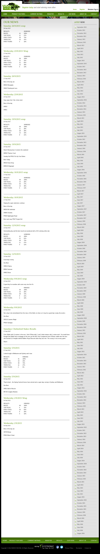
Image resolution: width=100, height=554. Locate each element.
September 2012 (82, 27)
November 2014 (81, 106)
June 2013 (80, 54)
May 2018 (80, 233)
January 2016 (81, 148)
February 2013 (81, 42)
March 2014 (80, 82)
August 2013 (80, 60)
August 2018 (80, 242)
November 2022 (81, 397)
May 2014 (80, 88)
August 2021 (80, 351)
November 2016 (81, 179)
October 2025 (81, 503)
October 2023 (81, 430)
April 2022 (80, 376)
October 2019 (81, 285)
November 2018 (81, 251)
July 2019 (80, 276)
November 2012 (81, 33)
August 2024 (80, 460)
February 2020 (81, 297)
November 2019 (81, 288)
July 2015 (80, 130)
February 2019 (81, 260)
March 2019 (80, 263)
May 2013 (80, 51)
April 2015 (80, 121)
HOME (5, 540)
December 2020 (81, 327)
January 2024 (81, 439)
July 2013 (80, 57)
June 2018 (80, 236)
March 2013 (80, 45)
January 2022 (81, 366)
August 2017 (80, 206)
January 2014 (81, 75)
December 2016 (81, 182)
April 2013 (80, 48)
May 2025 (80, 488)
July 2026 (80, 530)
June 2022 (80, 382)
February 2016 (81, 151)
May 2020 (80, 306)
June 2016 (80, 163)
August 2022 (80, 388)
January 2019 (81, 257)
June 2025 (80, 491)
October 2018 (81, 248)
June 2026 (80, 527)
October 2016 (81, 175)
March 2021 (80, 336)
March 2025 (80, 482)
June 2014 (80, 91)
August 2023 (80, 424)
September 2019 (82, 282)
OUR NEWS (70, 540)
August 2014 (80, 97)
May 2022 (80, 379)
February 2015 (81, 115)
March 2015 (80, 118)
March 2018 (80, 227)
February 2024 (81, 442)
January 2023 (81, 403)
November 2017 (81, 215)
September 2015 (82, 136)
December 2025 (81, 509)
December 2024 (81, 473)
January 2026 (81, 512)
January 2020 (81, 294)
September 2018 (82, 245)
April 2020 (80, 303)
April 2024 (80, 448)
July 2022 (80, 385)
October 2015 (81, 139)
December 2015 (81, 145)
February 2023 (81, 406)
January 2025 (81, 476)
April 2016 (80, 157)
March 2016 (80, 154)
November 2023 (81, 433)
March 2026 (80, 518)
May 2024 (80, 451)
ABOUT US (82, 540)
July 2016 (80, 166)
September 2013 (82, 63)
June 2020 (80, 309)
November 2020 (81, 324)
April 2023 (80, 412)
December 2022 (81, 400)
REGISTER (48, 540)
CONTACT (94, 540)
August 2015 (80, 133)
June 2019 (80, 272)
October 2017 (81, 212)
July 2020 (80, 312)
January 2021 (81, 330)
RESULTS (59, 540)
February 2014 (81, 78)
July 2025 (80, 494)
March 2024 (80, 445)
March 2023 (80, 409)
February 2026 (81, 515)
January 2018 (81, 221)
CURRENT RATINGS (34, 540)
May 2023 (80, 415)
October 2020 (81, 321)
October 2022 (81, 394)
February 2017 (81, 188)
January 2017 (81, 185)
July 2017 (80, 203)
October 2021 (81, 357)
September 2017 (82, 209)
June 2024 (80, 454)
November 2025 (81, 506)
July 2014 (80, 94)
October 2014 (81, 103)
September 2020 (82, 318)
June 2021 (80, 345)
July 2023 (80, 421)
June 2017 (80, 200)
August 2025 (80, 497)
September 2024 (82, 463)
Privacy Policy (69, 548)
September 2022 (82, 391)
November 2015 (81, 142)
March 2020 (80, 300)
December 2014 (81, 109)
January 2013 (81, 39)
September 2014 (82, 100)
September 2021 (82, 354)
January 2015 (81, 112)
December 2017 (81, 218)
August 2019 (80, 279)
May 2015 (80, 124)
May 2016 (80, 160)
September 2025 (82, 500)
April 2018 (80, 230)
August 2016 (80, 169)
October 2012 (81, 30)
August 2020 (80, 315)
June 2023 (80, 418)
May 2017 (80, 197)
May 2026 (80, 524)
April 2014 (80, 85)
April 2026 (80, 521)
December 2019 (81, 291)
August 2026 (80, 533)
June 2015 (80, 127)
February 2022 (81, 369)
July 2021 (80, 348)
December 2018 (81, 254)
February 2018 (81, 224)
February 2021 (81, 333)
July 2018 (80, 239)
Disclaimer (79, 548)
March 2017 (80, 191)
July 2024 (80, 457)
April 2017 (80, 194)
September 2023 (82, 427)
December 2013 (81, 72)
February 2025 (81, 479)
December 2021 (81, 363)
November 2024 (81, 469)
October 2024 (81, 466)
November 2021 (81, 360)
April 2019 (80, 266)
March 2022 (80, 373)
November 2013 (81, 69)
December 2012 (81, 36)
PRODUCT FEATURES (16, 540)
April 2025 (80, 485)
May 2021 (80, 342)
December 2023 (81, 436)
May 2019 (80, 269)
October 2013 (81, 66)
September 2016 (82, 172)
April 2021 (80, 339)
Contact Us (88, 548)
